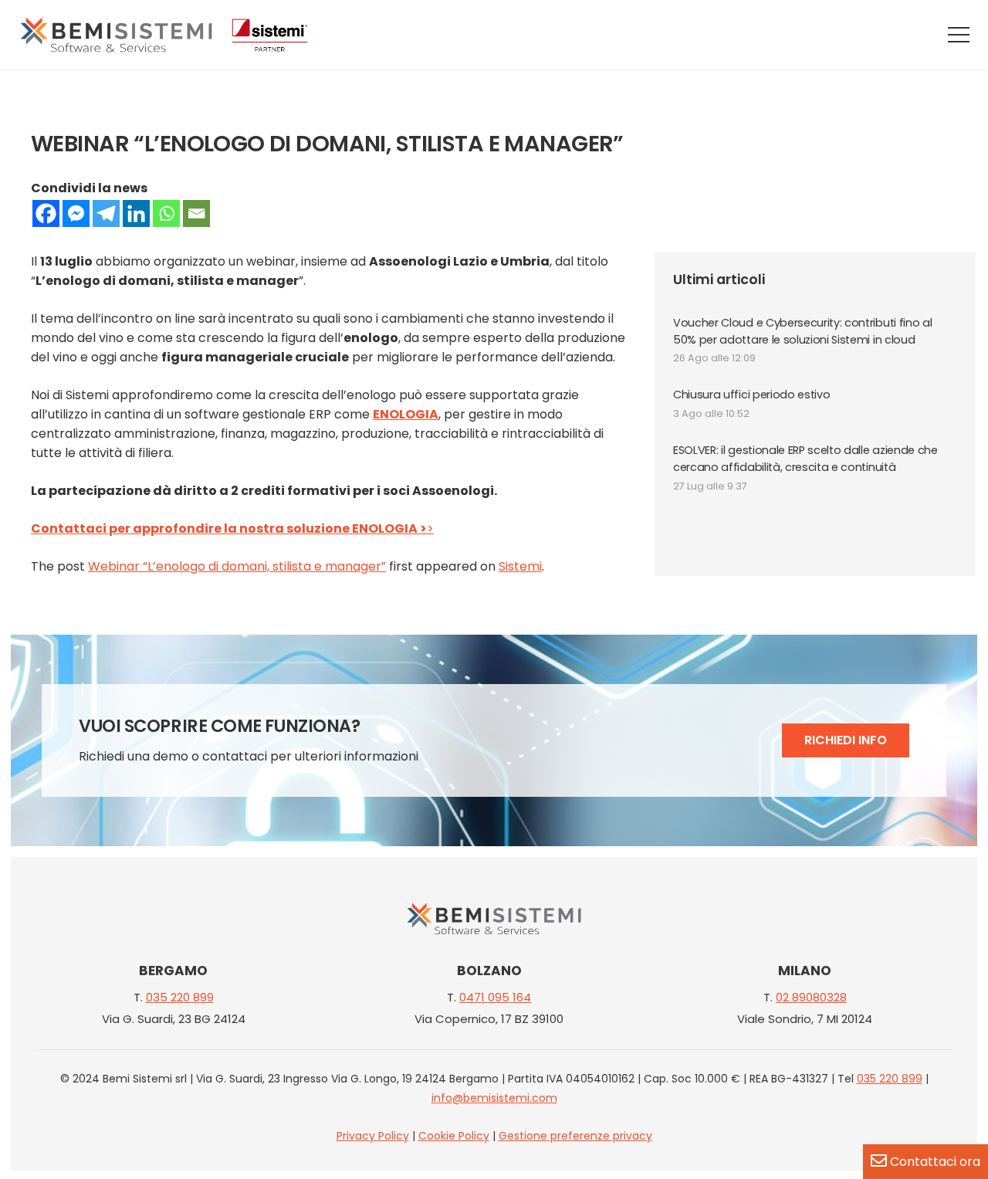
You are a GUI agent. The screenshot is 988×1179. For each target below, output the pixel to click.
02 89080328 (811, 997)
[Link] (116, 34)
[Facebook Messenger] (76, 213)
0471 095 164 (495, 997)
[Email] (196, 213)
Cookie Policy (453, 1135)
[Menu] (959, 34)
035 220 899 (180, 997)
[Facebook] (45, 213)
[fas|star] (494, 921)
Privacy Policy (373, 1135)
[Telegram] (106, 213)
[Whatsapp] (166, 213)
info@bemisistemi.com (494, 1098)
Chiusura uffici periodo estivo (751, 394)
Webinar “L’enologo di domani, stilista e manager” (237, 566)
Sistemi (520, 566)
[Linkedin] (136, 213)
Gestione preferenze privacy (575, 1135)
